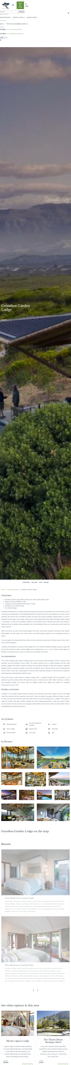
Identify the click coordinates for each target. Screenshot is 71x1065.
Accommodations (13, 589)
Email (20, 29)
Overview (26, 582)
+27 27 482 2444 (11, 29)
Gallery (34, 582)
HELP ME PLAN (20, 5)
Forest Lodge (48, 649)
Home (3, 589)
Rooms (46, 582)
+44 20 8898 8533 (11, 33)
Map (40, 582)
